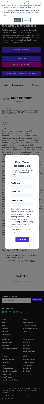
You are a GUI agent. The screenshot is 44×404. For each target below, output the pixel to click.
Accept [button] (17, 20)
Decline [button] (26, 20)
